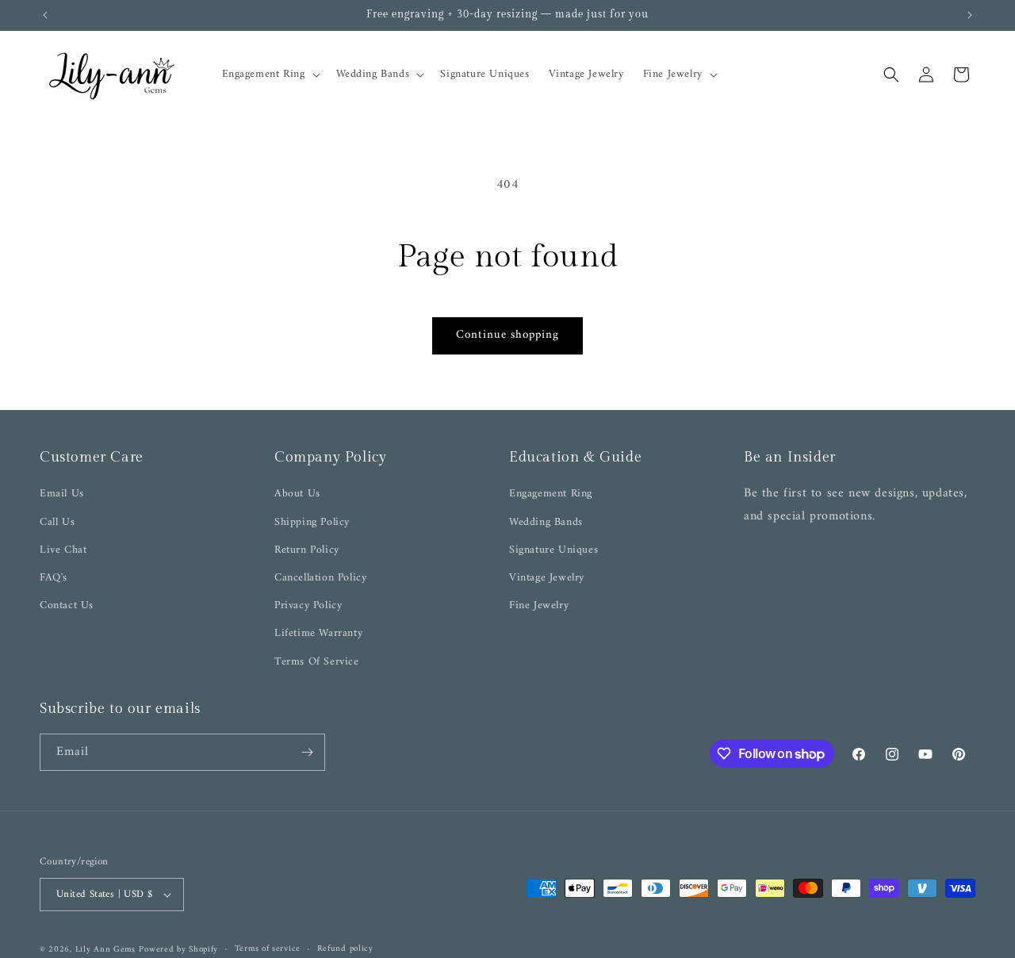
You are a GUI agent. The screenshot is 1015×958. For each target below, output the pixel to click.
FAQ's (53, 578)
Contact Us (67, 605)
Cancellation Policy (320, 578)
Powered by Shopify (178, 949)
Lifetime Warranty (318, 633)
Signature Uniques (553, 550)
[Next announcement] (969, 15)
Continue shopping (507, 335)
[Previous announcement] (45, 15)
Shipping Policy (312, 522)
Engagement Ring (550, 494)
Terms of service (268, 949)
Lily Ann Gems (105, 949)
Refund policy (345, 949)
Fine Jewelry (539, 605)
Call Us (57, 522)
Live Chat (63, 550)
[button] (270, 74)
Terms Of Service (316, 662)
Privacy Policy (308, 605)
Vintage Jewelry (546, 578)
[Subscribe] (306, 752)
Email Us (62, 494)
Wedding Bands (546, 522)
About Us (297, 494)
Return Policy (306, 550)
